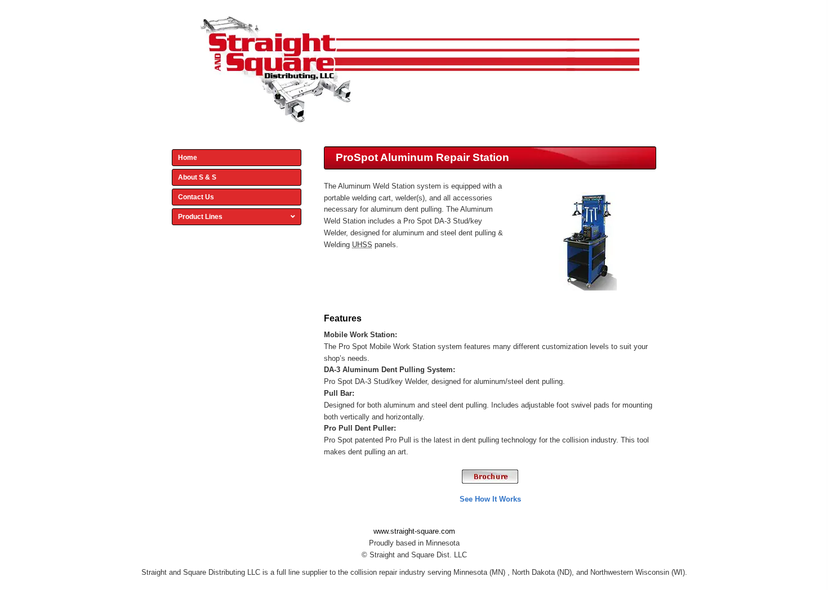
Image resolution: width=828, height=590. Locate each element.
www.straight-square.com (414, 531)
